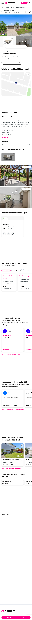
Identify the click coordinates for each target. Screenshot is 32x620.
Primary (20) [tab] (6, 270)
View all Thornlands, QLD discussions (12, 409)
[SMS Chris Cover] (12, 233)
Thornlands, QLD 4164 (10, 7)
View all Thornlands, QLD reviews (11, 354)
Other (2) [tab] (26, 270)
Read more (4, 137)
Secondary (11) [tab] (17, 270)
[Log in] (30, 2)
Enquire (9, 617)
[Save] (29, 12)
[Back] (2, 12)
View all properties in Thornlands (11, 468)
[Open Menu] (2, 3)
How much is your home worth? (12, 63)
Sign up (24, 2)
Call (23, 617)
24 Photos (11, 46)
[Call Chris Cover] (8, 233)
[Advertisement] (16, 103)
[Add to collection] (21, 460)
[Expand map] (28, 74)
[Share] (26, 12)
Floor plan (22, 46)
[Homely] (16, 610)
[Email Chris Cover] (4, 233)
